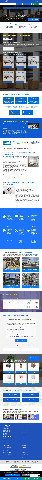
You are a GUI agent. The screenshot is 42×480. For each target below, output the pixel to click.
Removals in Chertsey (6, 445)
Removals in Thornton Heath (7, 454)
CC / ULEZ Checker (25, 455)
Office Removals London (9, 148)
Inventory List (24, 447)
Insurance (23, 435)
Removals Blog (24, 452)
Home (4, 148)
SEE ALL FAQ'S (21, 340)
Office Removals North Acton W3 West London (21, 148)
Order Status (24, 445)
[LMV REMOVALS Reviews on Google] (35, 143)
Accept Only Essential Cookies (29, 474)
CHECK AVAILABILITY (9, 100)
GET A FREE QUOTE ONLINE (11, 478)
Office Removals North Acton (11, 156)
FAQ (22, 428)
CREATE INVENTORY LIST (33, 100)
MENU (36, 1)
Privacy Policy (35, 472)
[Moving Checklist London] (8, 416)
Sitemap (23, 437)
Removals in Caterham (7, 452)
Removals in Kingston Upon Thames (9, 443)
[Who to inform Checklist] (33, 416)
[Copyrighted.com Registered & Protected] (14, 466)
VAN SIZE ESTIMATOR (21, 100)
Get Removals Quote (33, 19)
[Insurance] (25, 466)
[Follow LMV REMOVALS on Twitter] (5, 436)
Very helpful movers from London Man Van (12, 300)
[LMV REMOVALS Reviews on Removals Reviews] (7, 143)
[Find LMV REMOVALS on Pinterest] (8, 436)
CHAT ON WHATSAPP (33, 478)
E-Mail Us (5, 433)
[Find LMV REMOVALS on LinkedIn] (10, 436)
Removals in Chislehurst (7, 447)
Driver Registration (25, 457)
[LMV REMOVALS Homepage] (6, 1)
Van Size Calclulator (25, 443)
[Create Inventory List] (21, 416)
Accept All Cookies (12, 474)
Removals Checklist (25, 450)
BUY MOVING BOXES (33, 358)
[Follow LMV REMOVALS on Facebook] (3, 436)
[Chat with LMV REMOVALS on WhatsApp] (26, 479)
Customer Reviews (25, 430)
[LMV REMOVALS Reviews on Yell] (26, 143)
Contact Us (23, 427)
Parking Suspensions (25, 454)
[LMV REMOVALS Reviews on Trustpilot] (16, 143)
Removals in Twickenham (7, 450)
